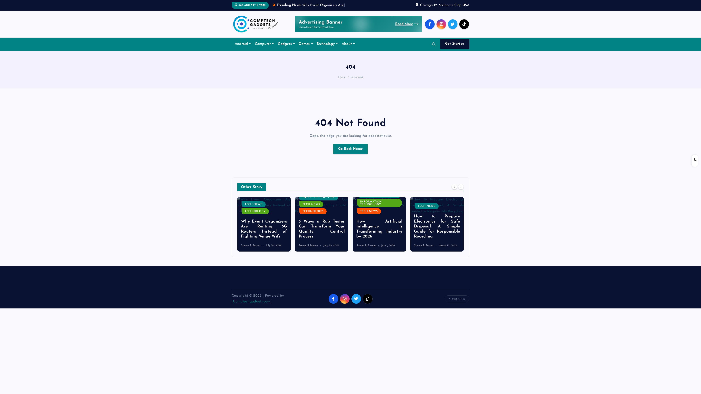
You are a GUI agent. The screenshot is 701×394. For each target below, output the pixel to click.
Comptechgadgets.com (251, 301)
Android (241, 44)
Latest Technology (318, 197)
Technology (326, 44)
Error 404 (356, 77)
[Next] (461, 186)
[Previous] (454, 186)
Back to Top (459, 299)
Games (304, 44)
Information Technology (371, 203)
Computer (263, 44)
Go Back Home (350, 149)
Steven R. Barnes (251, 245)
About (347, 44)
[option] (264, 224)
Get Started (454, 44)
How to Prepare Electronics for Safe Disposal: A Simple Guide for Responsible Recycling (437, 226)
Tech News (253, 204)
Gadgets (285, 44)
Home (342, 77)
